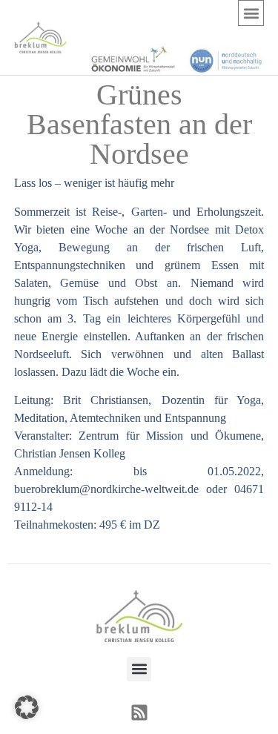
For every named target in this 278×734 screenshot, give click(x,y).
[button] (251, 13)
